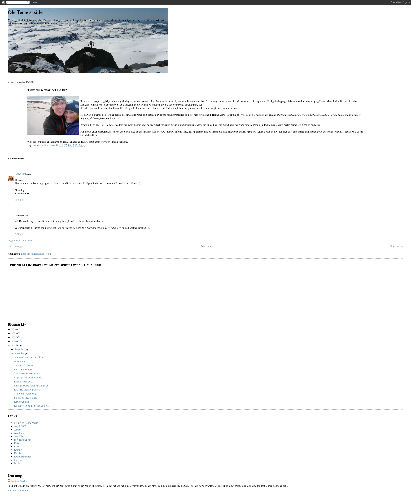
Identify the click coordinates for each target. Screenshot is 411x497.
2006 (14, 341)
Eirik (16, 443)
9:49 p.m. (20, 199)
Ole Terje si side (25, 12)
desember (20, 349)
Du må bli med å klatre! (26, 397)
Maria (17, 463)
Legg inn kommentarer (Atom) (36, 253)
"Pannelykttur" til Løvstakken (29, 357)
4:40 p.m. (20, 233)
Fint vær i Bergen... (24, 369)
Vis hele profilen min (18, 490)
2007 (14, 337)
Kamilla (18, 449)
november (20, 353)
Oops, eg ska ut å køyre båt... (29, 377)
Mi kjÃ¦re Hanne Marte (26, 422)
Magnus (18, 460)
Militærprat (19, 361)
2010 (14, 329)
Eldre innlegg (396, 246)
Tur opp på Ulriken (23, 365)
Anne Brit (20, 174)
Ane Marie (19, 433)
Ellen (16, 446)
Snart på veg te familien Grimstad (31, 385)
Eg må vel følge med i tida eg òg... (31, 405)
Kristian (18, 453)
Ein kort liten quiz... (24, 381)
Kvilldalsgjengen (22, 456)
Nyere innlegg (15, 246)
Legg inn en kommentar (20, 240)
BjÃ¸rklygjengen (22, 439)
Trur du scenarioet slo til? (27, 373)
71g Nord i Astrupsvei (25, 393)
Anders (18, 429)
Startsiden (206, 246)
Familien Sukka (19, 481)
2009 (14, 333)
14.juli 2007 (20, 426)
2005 (14, 345)
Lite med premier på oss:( (27, 389)
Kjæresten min (21, 401)
